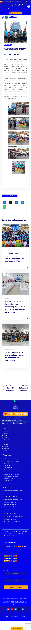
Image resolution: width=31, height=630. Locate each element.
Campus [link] (6, 472)
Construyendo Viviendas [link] (12, 507)
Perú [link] (5, 437)
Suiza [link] (5, 450)
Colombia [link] (6, 429)
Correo (6, 578)
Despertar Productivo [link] (11, 524)
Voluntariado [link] (8, 467)
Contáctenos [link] (8, 480)
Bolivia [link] (6, 444)
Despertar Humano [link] (10, 519)
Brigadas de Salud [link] (10, 502)
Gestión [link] (6, 463)
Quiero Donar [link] (16, 13)
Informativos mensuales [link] (12, 461)
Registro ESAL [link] (8, 478)
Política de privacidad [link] (11, 459)
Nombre (6, 571)
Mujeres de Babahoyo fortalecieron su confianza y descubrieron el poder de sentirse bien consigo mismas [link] (15, 307)
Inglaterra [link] (6, 431)
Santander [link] (7, 44)
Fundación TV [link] (8, 465)
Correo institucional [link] (10, 470)
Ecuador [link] (6, 448)
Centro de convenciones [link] (12, 474)
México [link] (6, 433)
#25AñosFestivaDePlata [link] (11, 476)
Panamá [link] (6, 439)
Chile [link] (5, 442)
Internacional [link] (20, 9)
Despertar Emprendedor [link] (12, 522)
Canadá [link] (6, 446)
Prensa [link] (10, 9)
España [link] (6, 435)
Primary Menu (27, 17)
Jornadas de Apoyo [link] (10, 196)
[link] (29, 6)
